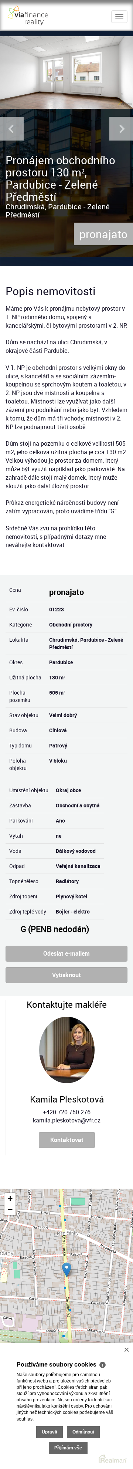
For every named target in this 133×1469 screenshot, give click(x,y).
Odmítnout (83, 1432)
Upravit (49, 1432)
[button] (66, 1269)
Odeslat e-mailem (66, 953)
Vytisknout (66, 975)
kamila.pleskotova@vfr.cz (66, 1120)
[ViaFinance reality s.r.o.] (27, 14)
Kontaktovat (66, 1140)
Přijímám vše (68, 1448)
